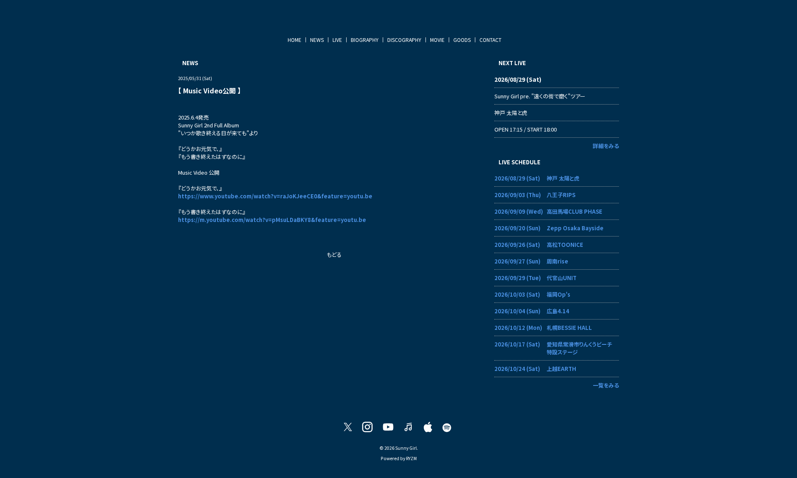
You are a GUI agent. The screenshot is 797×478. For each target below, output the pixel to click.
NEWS (317, 39)
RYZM (411, 458)
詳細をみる (606, 146)
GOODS (462, 39)
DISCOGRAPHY (404, 39)
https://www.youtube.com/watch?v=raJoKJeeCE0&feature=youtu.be (275, 196)
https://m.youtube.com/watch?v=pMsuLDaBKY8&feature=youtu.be (272, 220)
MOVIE (437, 39)
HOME (294, 39)
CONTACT (490, 39)
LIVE (337, 39)
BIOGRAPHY (365, 39)
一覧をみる (606, 385)
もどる (334, 255)
